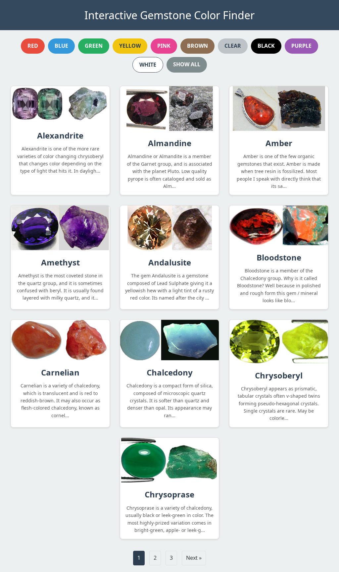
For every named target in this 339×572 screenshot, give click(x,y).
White (147, 64)
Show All (186, 64)
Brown (197, 45)
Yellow (130, 45)
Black (266, 45)
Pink (163, 45)
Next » (194, 557)
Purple (301, 45)
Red (32, 45)
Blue (61, 45)
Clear (232, 45)
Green (94, 45)
